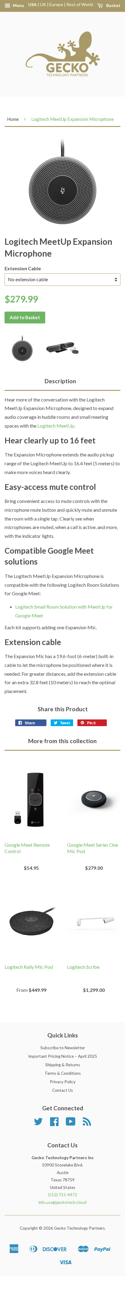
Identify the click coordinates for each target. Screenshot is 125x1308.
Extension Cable (23, 268)
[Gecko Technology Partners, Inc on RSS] (87, 1123)
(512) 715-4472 (62, 1194)
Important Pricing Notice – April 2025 (62, 1056)
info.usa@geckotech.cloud (62, 1202)
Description (60, 380)
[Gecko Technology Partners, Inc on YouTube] (71, 1123)
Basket (112, 5)
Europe (56, 4)
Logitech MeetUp (55, 426)
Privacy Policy (63, 1081)
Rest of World (79, 4)
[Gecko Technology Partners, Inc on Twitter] (38, 1123)
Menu (18, 5)
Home (13, 119)
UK (43, 4)
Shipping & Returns (62, 1064)
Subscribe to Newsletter (62, 1047)
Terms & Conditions (63, 1073)
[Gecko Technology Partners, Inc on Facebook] (54, 1123)
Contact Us (62, 1090)
